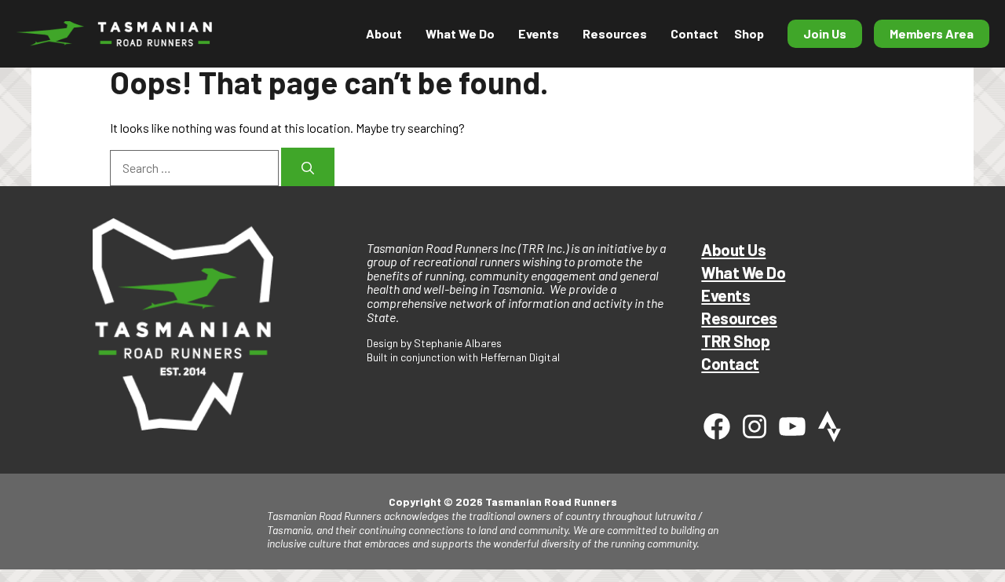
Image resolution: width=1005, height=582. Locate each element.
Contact (694, 33)
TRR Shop (735, 340)
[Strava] (830, 426)
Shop (749, 33)
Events (725, 295)
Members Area (932, 33)
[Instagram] (754, 426)
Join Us (824, 33)
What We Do (743, 272)
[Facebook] (717, 426)
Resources (615, 33)
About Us (733, 249)
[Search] (307, 167)
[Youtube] (792, 426)
